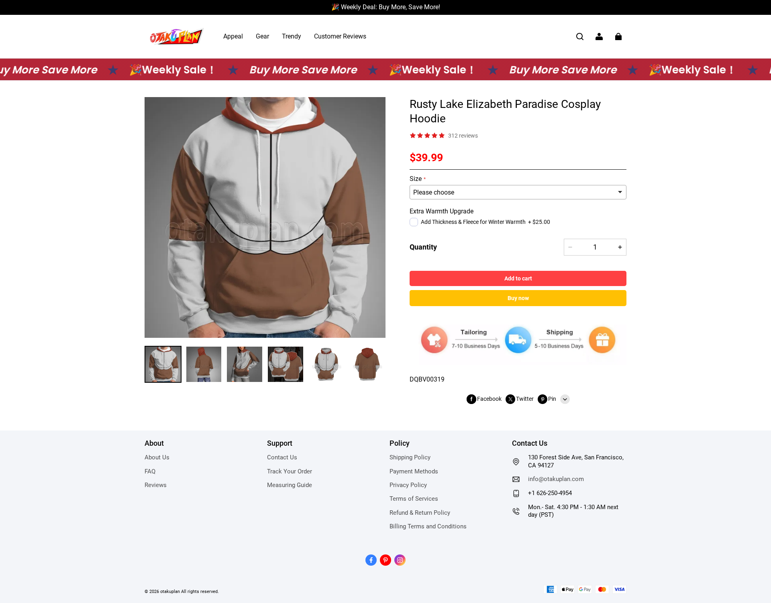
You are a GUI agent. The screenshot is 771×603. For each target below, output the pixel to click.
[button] (580, 36)
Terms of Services (414, 498)
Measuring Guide (289, 485)
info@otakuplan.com (556, 479)
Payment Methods (414, 471)
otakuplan (170, 591)
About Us (157, 457)
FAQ (150, 471)
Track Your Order (289, 471)
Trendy (291, 36)
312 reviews (463, 135)
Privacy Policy (408, 485)
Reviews (156, 485)
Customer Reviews (340, 36)
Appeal (233, 36)
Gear (262, 36)
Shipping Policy (410, 457)
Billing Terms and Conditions (428, 526)
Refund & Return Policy (420, 512)
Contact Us (282, 457)
